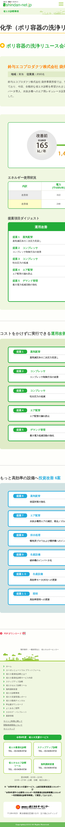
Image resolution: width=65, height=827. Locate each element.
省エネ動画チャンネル (15, 701)
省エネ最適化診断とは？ (16, 674)
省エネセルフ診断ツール (16, 685)
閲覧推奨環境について (12, 725)
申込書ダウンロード (14, 704)
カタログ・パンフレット (16, 712)
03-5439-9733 (50, 751)
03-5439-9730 (20, 769)
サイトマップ (9, 729)
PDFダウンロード (13, 633)
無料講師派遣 (11, 689)
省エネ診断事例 (12, 693)
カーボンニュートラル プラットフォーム (23, 670)
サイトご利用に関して (12, 721)
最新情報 (10, 716)
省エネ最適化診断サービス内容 (19, 678)
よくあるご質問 (12, 708)
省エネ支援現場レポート (16, 697)
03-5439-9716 (50, 768)
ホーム (9, 666)
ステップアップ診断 (14, 682)
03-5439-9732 (20, 751)
